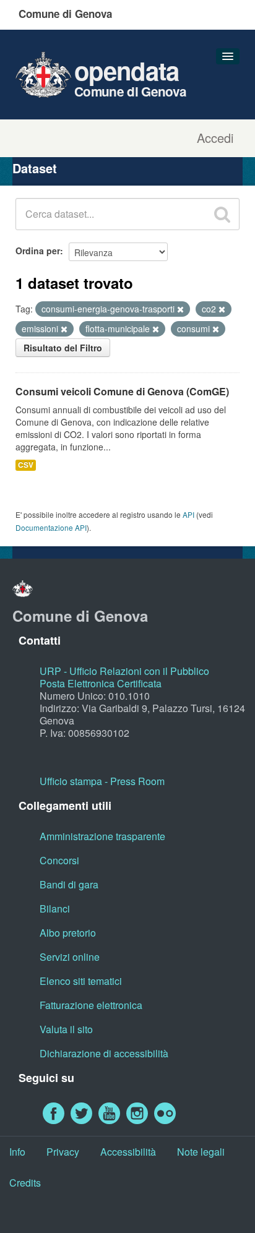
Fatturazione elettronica (91, 1005)
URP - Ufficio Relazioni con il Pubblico (124, 671)
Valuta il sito (66, 1029)
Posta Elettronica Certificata (101, 683)
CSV (25, 465)
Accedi (215, 138)
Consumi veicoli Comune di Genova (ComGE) (122, 391)
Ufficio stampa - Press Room (102, 781)
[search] (222, 214)
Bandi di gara (69, 884)
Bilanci (55, 908)
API (188, 514)
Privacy (62, 1152)
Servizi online (70, 957)
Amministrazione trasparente (102, 836)
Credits (25, 1182)
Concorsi (59, 860)
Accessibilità (128, 1152)
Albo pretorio (68, 933)
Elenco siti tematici (81, 981)
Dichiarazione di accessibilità (104, 1053)
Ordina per (37, 250)
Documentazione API (51, 527)
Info (17, 1152)
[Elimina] (180, 309)
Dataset (34, 168)
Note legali (201, 1152)
